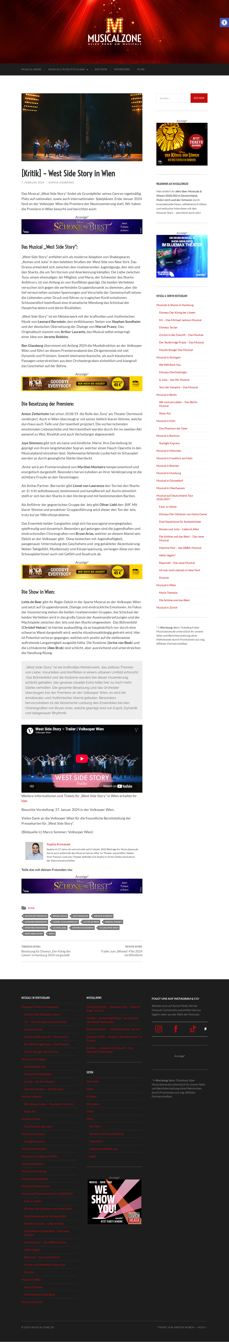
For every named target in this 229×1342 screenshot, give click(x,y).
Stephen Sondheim (83, 927)
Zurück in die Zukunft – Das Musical (181, 334)
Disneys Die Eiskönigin (173, 372)
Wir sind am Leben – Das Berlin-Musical (48, 1103)
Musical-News (31, 69)
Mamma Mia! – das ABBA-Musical (180, 547)
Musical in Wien (166, 585)
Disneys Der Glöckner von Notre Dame (183, 514)
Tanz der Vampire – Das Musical (178, 387)
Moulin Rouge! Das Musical (176, 349)
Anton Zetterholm (36, 916)
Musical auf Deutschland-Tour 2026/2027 (47, 1193)
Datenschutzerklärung (103, 1148)
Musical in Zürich (166, 607)
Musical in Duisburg (168, 473)
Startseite (93, 1081)
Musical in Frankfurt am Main (174, 458)
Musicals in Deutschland (66, 69)
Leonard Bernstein (36, 921)
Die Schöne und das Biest (174, 600)
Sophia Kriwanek (61, 182)
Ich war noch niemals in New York (179, 570)
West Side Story (34, 933)
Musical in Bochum (168, 435)
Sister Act (165, 413)
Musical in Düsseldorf (169, 480)
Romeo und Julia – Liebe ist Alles (179, 529)
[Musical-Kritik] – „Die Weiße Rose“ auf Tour (114, 1029)
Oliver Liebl (59, 927)
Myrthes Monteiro (36, 927)
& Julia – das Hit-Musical (174, 379)
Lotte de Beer (91, 921)
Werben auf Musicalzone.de (106, 1133)
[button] (224, 22)
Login (92, 1156)
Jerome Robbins (103, 916)
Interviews (122, 69)
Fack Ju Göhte (168, 506)
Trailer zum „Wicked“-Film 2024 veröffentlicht (121, 951)
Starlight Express (169, 443)
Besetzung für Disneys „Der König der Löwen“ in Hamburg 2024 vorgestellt (46, 951)
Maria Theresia (168, 592)
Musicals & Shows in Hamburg (174, 305)
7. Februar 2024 (32, 182)
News (90, 1088)
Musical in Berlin (166, 394)
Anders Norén (184, 1327)
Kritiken (101, 69)
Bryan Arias (60, 916)
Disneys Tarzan (168, 327)
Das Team (95, 1126)
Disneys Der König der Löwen (177, 312)
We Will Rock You (170, 364)
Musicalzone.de (42, 1327)
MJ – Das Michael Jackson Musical (180, 320)
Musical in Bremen (167, 465)
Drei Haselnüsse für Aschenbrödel (180, 521)
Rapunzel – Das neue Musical (177, 562)
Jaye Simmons (80, 916)
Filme (141, 69)
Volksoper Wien (108, 927)
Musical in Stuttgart (168, 357)
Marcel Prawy (113, 921)
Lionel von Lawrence (65, 921)
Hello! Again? (167, 555)
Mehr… (91, 1118)
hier (24, 801)
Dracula (164, 577)
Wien (52, 933)
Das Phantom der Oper (173, 428)
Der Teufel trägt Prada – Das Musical (181, 342)
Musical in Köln (165, 420)
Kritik (31, 908)
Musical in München (168, 450)
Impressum (96, 1141)
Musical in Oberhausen (170, 488)
